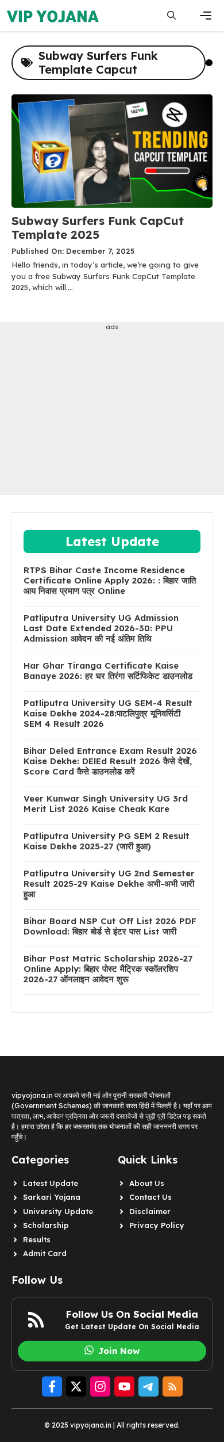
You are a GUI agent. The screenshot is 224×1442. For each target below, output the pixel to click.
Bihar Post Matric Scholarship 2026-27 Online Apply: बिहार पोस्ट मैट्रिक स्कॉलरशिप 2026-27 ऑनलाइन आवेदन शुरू (108, 969)
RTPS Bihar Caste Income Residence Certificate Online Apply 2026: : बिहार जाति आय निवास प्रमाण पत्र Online (110, 580)
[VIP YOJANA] (54, 15)
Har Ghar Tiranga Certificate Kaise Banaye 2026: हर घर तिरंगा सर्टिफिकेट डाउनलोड (108, 671)
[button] (171, 15)
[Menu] (205, 15)
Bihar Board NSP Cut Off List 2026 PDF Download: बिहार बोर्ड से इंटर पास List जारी (110, 926)
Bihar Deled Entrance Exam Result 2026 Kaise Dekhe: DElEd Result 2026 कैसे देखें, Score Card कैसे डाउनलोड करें (110, 761)
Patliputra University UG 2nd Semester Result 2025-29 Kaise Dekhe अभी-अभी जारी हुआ (109, 883)
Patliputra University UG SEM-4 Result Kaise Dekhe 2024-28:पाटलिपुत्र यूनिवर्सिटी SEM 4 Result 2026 (108, 713)
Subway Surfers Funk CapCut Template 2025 (97, 227)
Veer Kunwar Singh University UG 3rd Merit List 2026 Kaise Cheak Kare (106, 804)
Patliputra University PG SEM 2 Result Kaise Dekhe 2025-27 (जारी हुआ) (107, 841)
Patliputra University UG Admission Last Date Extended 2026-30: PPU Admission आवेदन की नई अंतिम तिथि (101, 628)
